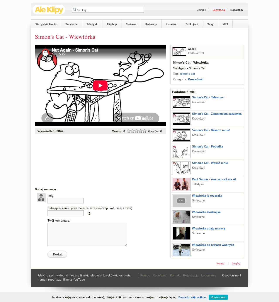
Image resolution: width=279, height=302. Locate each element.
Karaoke (171, 24)
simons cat (187, 73)
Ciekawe (131, 24)
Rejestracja (191, 275)
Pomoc (145, 275)
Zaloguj (201, 10)
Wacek (192, 48)
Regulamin (160, 275)
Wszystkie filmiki (46, 24)
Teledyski (92, 24)
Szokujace (191, 24)
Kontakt (175, 275)
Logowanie (208, 275)
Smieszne (71, 24)
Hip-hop (112, 24)
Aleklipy (48, 10)
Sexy (210, 24)
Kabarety (151, 24)
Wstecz (220, 263)
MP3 (225, 24)
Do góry (236, 263)
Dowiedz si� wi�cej (192, 297)
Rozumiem (218, 297)
